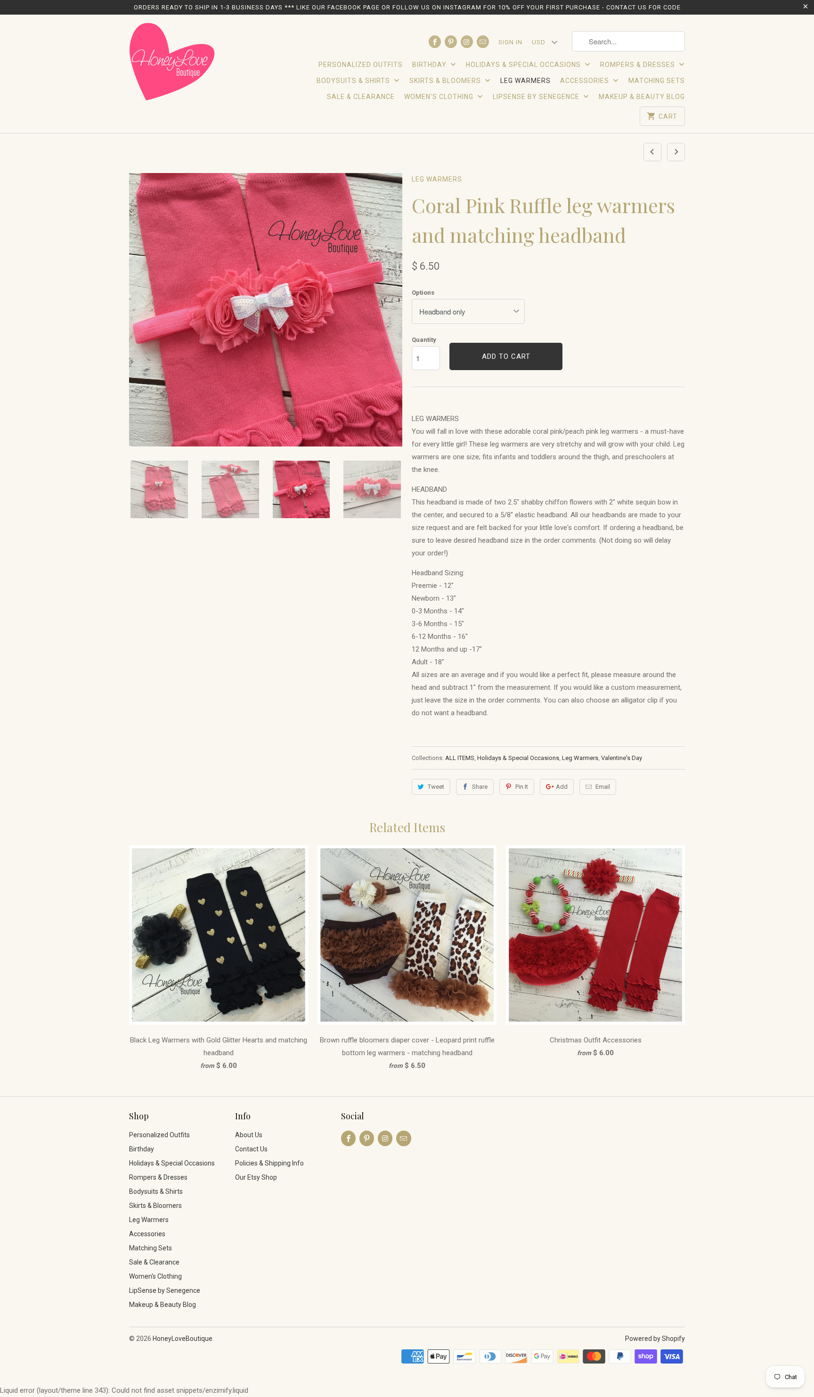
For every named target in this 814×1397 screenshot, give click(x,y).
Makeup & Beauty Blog (642, 96)
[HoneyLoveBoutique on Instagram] (467, 41)
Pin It (521, 786)
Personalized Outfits (360, 64)
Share (480, 786)
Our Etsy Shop (256, 1177)
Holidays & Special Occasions (524, 64)
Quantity (424, 339)
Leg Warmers (525, 80)
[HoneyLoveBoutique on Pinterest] (451, 41)
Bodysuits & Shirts (354, 80)
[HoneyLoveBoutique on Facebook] (435, 41)
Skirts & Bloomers (446, 80)
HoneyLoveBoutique (182, 1338)
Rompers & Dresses (638, 64)
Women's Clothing (439, 96)
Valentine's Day (621, 757)
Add (562, 786)
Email (602, 786)
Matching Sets (656, 80)
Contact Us (251, 1149)
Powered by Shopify (655, 1338)
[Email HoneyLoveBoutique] (483, 41)
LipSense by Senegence (537, 96)
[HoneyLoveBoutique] (172, 63)
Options (423, 292)
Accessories (585, 80)
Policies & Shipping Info (269, 1163)
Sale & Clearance (361, 96)
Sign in (510, 42)
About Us (248, 1135)
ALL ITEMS (459, 757)
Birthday (430, 64)
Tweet (436, 786)
